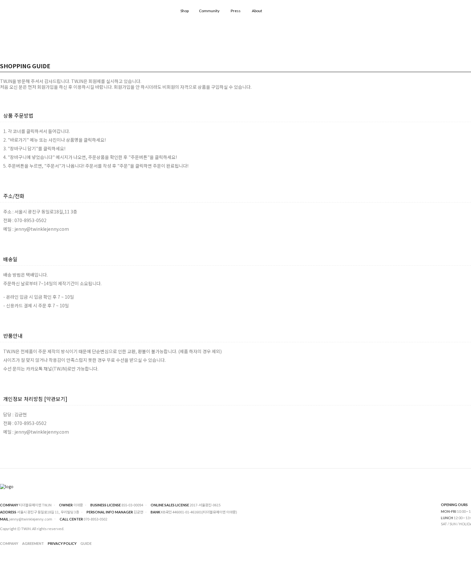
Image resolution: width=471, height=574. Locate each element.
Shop (184, 10)
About (257, 10)
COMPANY (9, 543)
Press (236, 10)
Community (209, 10)
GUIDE (86, 543)
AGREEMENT (33, 543)
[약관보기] (55, 399)
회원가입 (45, 87)
